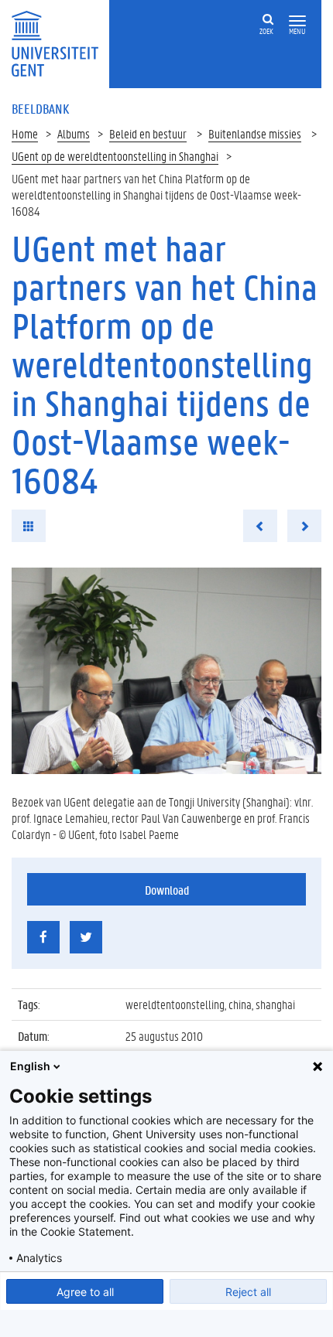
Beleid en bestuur (148, 133)
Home (25, 133)
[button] (297, 21)
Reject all (248, 1291)
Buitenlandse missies (254, 133)
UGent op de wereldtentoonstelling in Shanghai (115, 156)
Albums (73, 133)
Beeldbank (40, 108)
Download (167, 890)
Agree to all (85, 1291)
